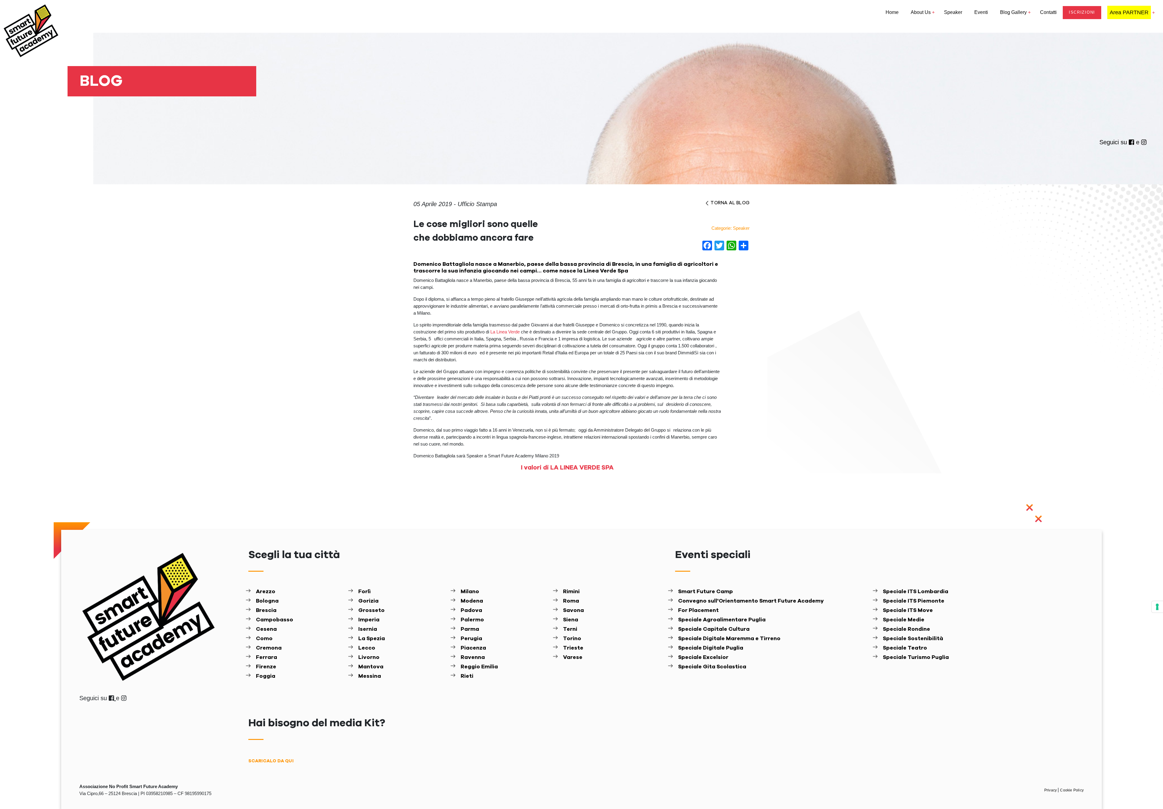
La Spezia (371, 638)
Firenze (266, 667)
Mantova (370, 667)
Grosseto (371, 610)
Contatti (1048, 12)
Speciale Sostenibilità (913, 638)
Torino (572, 638)
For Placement (698, 610)
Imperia (368, 620)
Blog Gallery (1013, 12)
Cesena (266, 629)
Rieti (467, 676)
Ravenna (473, 657)
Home (892, 12)
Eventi (981, 12)
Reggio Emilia (479, 667)
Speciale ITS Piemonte (913, 601)
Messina (369, 676)
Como (264, 638)
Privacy (1051, 790)
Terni (570, 629)
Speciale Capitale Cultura (714, 629)
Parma (470, 629)
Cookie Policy (1072, 790)
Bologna (267, 601)
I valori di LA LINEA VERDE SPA (567, 468)
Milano (470, 591)
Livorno (368, 657)
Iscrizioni (1082, 12)
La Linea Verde (505, 331)
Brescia (266, 610)
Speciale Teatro (905, 648)
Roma (571, 601)
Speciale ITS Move (908, 610)
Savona (573, 610)
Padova (471, 610)
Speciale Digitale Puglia (710, 648)
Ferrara (266, 657)
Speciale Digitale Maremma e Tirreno (729, 638)
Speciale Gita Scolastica (712, 667)
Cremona (269, 648)
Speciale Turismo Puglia (916, 657)
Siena (570, 620)
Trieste (573, 648)
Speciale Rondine (906, 629)
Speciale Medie (903, 620)
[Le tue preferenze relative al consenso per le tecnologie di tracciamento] (1157, 607)
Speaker (953, 12)
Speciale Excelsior (703, 657)
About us (921, 12)
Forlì (364, 591)
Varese (572, 657)
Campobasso (274, 620)
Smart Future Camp (705, 591)
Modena (472, 601)
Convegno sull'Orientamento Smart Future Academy (751, 601)
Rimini (571, 591)
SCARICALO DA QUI (270, 761)
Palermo (472, 620)
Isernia (367, 629)
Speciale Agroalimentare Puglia (722, 620)
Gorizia (368, 601)
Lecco (366, 648)
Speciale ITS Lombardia (915, 591)
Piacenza (473, 648)
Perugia (471, 638)
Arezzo (265, 591)
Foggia (265, 676)
